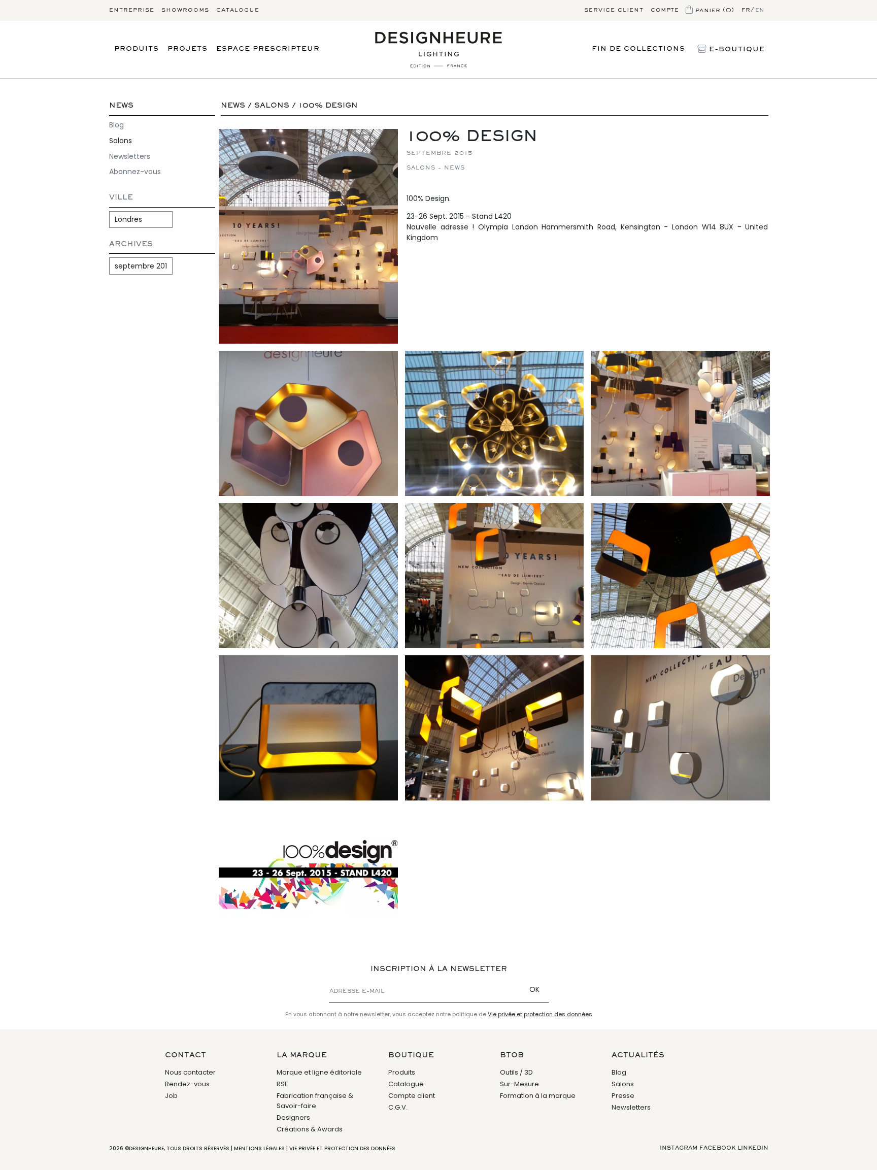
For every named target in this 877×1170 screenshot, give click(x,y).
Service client (614, 10)
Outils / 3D (516, 1072)
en (760, 10)
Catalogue (237, 10)
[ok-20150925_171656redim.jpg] (308, 727)
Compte (665, 10)
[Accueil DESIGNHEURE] (438, 49)
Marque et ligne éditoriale (319, 1072)
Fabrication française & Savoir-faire (315, 1101)
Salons (120, 141)
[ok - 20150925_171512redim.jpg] (308, 423)
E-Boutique (735, 50)
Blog (116, 125)
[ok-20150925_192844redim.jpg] (494, 727)
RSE (282, 1084)
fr (746, 10)
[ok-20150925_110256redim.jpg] (680, 575)
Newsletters (129, 156)
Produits (136, 49)
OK (534, 989)
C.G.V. (398, 1107)
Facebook (717, 1148)
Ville (121, 197)
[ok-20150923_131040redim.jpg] (680, 423)
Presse (623, 1095)
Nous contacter (190, 1072)
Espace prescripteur (268, 49)
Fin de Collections (638, 49)
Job (171, 1095)
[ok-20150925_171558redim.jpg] (680, 727)
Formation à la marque (538, 1095)
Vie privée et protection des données (540, 1014)
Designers (293, 1117)
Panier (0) (713, 10)
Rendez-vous (187, 1084)
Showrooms (185, 10)
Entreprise (131, 10)
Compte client (411, 1095)
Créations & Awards (310, 1129)
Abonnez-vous (135, 171)
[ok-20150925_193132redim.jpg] (494, 423)
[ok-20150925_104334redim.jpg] (308, 575)
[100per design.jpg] (308, 862)
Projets (187, 49)
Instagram (678, 1148)
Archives (131, 244)
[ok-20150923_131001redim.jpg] (494, 575)
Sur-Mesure (519, 1084)
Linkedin (752, 1148)
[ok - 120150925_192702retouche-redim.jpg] (308, 236)
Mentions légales (259, 1148)
